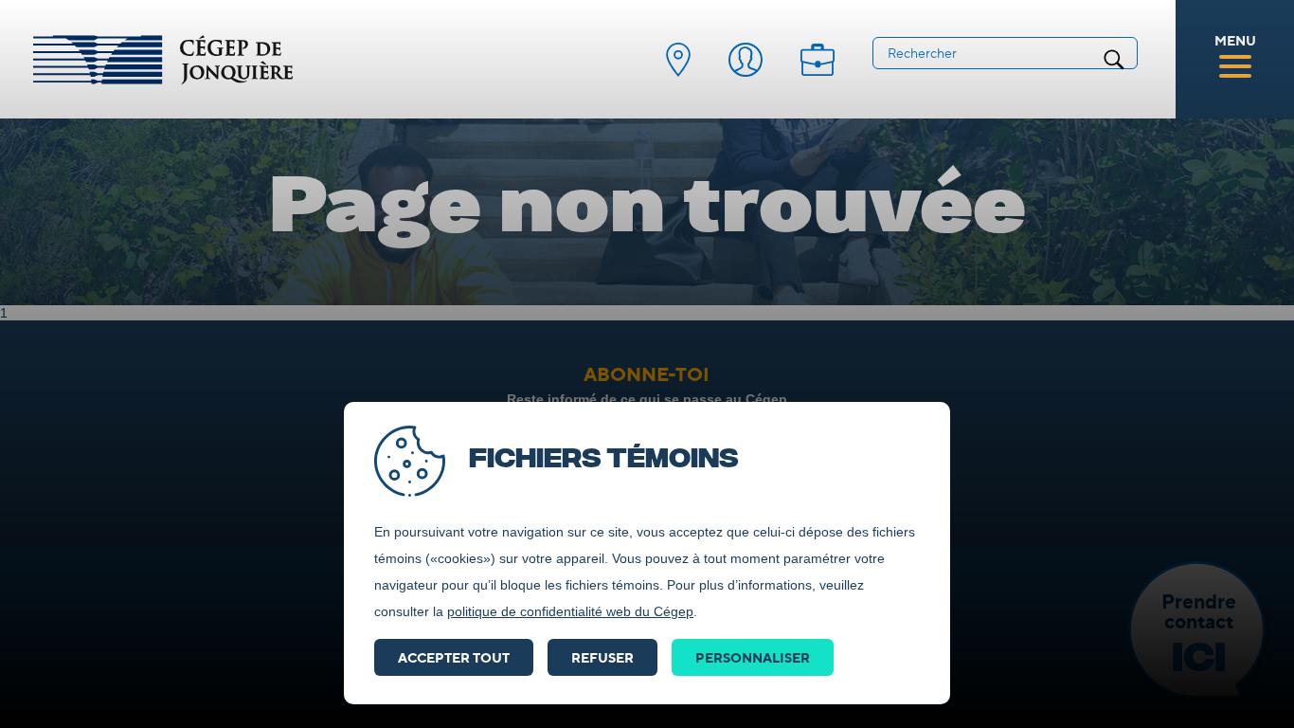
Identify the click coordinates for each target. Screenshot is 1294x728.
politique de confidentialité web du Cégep (570, 611)
